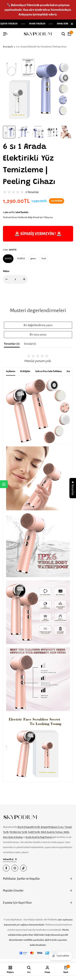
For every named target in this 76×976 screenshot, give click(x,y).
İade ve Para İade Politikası (48, 371)
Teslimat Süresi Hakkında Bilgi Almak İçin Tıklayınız (28, 217)
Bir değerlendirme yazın (38, 325)
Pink (44, 258)
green (33, 258)
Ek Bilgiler (25, 371)
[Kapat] (71, 24)
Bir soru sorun (38, 334)
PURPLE (21, 258)
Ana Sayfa (8, 46)
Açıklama (10, 371)
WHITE (8, 258)
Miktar (6, 271)
